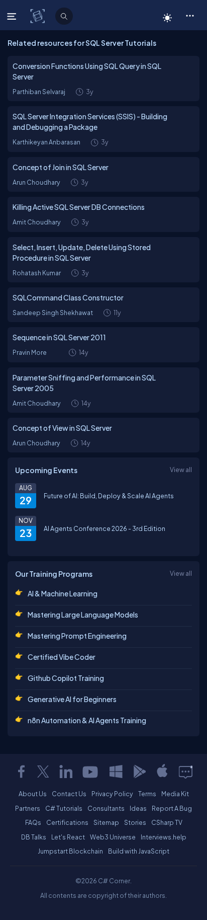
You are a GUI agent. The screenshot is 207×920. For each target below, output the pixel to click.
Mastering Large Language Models (83, 614)
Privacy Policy (112, 794)
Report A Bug (172, 808)
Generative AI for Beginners (72, 699)
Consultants (106, 808)
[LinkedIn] (65, 771)
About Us (33, 794)
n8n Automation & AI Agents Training (87, 720)
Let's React (68, 837)
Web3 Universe (113, 837)
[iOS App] (162, 771)
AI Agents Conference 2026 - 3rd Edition (104, 528)
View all (181, 470)
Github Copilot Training (66, 677)
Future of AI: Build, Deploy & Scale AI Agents (109, 496)
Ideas (138, 808)
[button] (189, 15)
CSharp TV (166, 822)
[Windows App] (116, 771)
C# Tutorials (63, 808)
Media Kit (175, 794)
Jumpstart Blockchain (70, 851)
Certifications (67, 822)
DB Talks (33, 837)
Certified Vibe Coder (61, 656)
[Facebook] (21, 771)
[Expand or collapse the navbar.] (13, 16)
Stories (135, 822)
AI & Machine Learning (62, 593)
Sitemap (106, 822)
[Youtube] (90, 771)
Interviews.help (163, 837)
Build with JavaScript (138, 851)
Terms (147, 794)
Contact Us (69, 794)
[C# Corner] (38, 15)
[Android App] (139, 771)
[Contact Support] (185, 771)
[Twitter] (43, 771)
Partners (27, 808)
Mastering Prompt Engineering (77, 635)
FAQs (33, 822)
